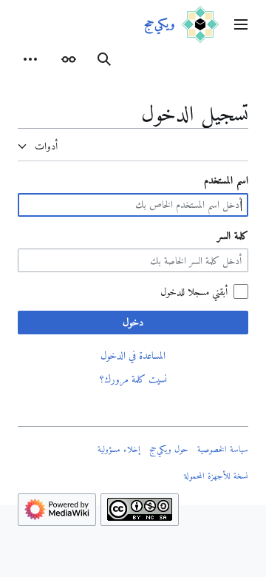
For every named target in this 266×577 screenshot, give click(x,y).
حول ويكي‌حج (168, 449)
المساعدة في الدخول (133, 355)
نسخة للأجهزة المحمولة (216, 475)
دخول (133, 322)
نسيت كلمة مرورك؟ (133, 379)
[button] (241, 24)
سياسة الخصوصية (222, 449)
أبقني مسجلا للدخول (194, 291)
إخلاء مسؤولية (119, 449)
